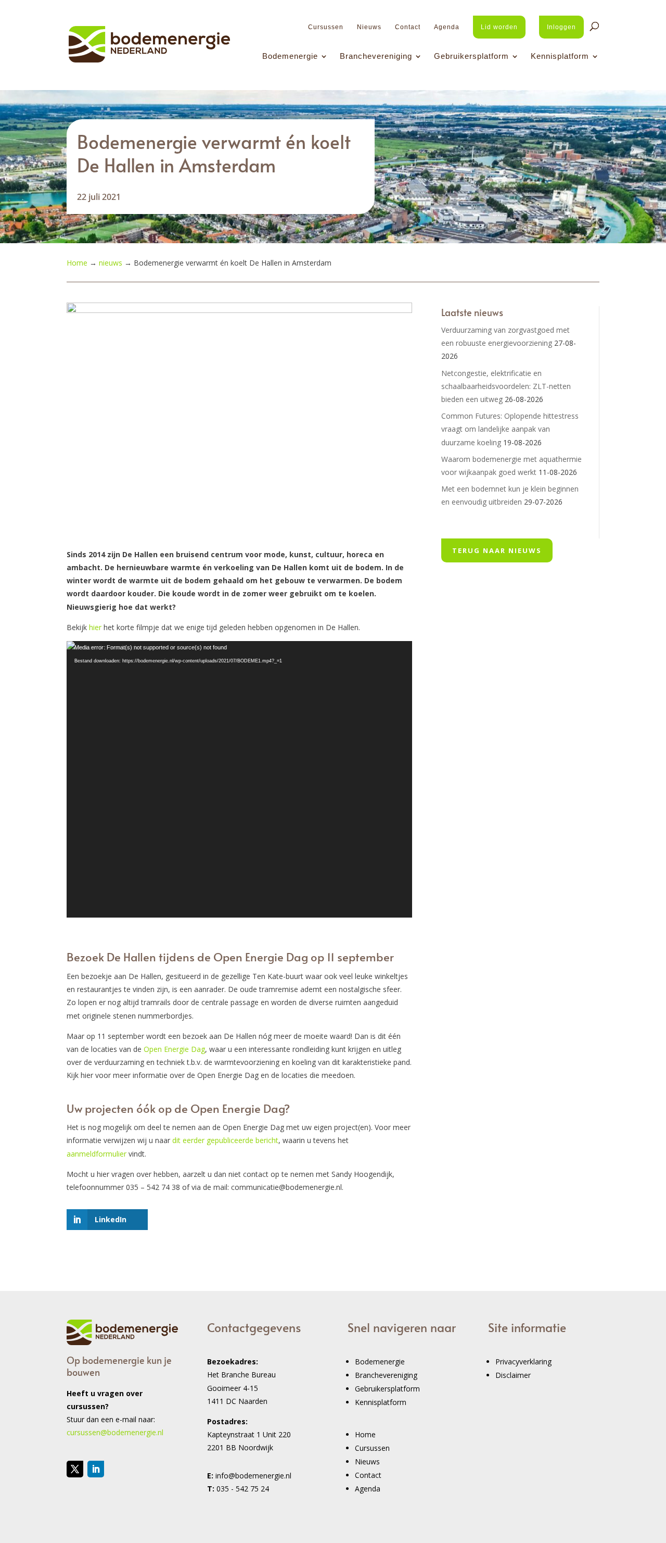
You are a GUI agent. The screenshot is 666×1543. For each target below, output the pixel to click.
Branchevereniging (376, 56)
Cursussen (325, 27)
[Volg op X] (75, 1469)
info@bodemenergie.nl (253, 1476)
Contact (407, 27)
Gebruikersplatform (471, 56)
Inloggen (561, 27)
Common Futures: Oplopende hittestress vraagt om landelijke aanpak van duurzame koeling (510, 429)
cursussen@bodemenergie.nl (115, 1432)
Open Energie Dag (174, 1049)
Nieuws (369, 27)
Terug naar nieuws (497, 550)
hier (96, 627)
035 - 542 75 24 (242, 1489)
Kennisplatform (560, 56)
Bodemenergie (290, 56)
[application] (239, 779)
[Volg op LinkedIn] (95, 1469)
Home (365, 1434)
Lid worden (499, 27)
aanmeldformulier (96, 1154)
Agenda (446, 27)
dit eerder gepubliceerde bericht (225, 1140)
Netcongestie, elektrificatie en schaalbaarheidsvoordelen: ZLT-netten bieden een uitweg (506, 386)
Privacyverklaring (523, 1361)
